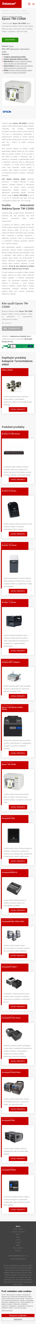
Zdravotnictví (24, 49)
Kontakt (18, 1242)
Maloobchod (14, 49)
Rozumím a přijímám (18, 1315)
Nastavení (18, 1319)
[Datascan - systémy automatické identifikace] (9, 4)
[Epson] (7, 111)
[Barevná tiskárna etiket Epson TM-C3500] (18, 91)
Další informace (7, 1311)
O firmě (18, 1240)
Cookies (18, 1250)
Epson (11, 46)
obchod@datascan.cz (18, 1255)
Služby (4, 52)
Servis (18, 1234)
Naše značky (18, 1229)
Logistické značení (18, 1232)
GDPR (18, 1245)
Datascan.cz (6, 11)
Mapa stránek (18, 1248)
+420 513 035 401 (18, 1259)
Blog (18, 1237)
